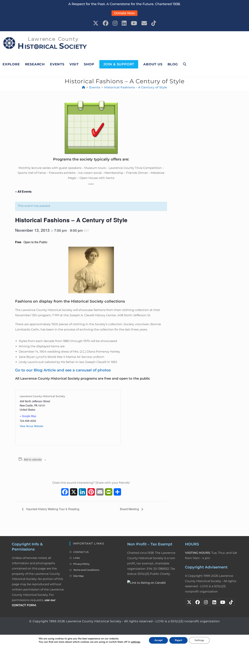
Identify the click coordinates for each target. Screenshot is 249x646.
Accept (158, 640)
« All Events (23, 191)
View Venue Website (31, 426)
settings (135, 642)
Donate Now (124, 13)
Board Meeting (130, 509)
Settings (199, 640)
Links (76, 557)
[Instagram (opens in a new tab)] (115, 23)
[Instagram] (206, 602)
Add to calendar (33, 459)
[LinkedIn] (214, 602)
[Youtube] (222, 602)
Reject (178, 640)
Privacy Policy (81, 563)
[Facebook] (197, 602)
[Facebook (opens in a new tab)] (105, 23)
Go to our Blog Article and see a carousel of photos (63, 370)
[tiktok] (231, 602)
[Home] (83, 87)
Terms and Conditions (86, 569)
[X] (189, 602)
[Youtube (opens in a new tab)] (134, 23)
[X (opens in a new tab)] (96, 23)
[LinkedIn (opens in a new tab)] (124, 23)
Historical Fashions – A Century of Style (135, 87)
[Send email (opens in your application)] (144, 23)
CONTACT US (81, 552)
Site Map (78, 575)
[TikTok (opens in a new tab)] (153, 23)
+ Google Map (28, 416)
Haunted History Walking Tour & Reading (52, 509)
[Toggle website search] (184, 64)
